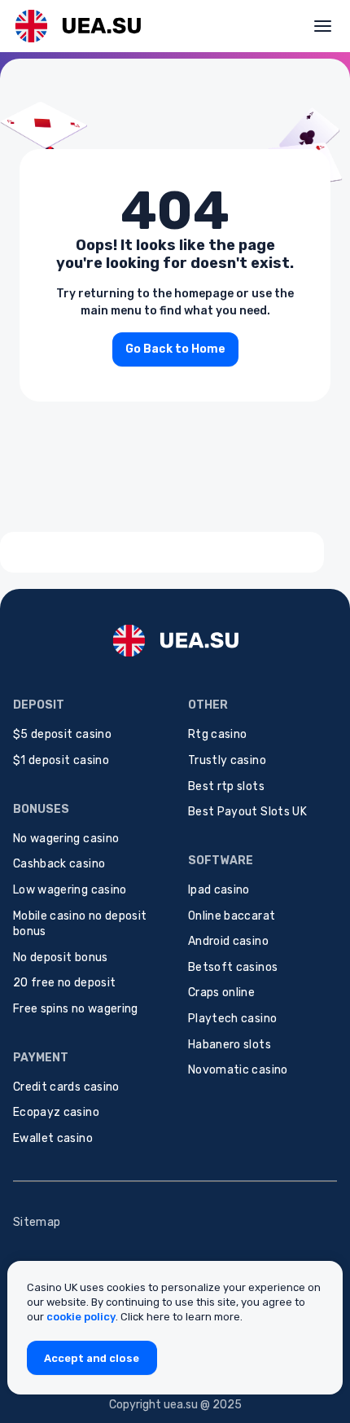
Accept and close (91, 1358)
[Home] (77, 25)
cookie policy (81, 1317)
